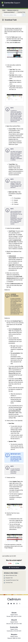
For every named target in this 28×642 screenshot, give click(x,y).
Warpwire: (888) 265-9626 (14, 638)
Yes (18, 563)
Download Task (9, 582)
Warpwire (14, 634)
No (11, 563)
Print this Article (15, 567)
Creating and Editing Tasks (10, 12)
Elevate (14, 613)
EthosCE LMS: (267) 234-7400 (14, 623)
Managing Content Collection (14, 10)
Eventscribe (14, 627)
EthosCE (14, 620)
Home (3, 10)
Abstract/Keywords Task (11, 575)
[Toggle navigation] (2, 5)
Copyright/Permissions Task (12, 580)
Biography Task (9, 577)
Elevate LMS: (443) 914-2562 (14, 616)
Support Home (14, 614)
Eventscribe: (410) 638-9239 (14, 631)
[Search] (24, 15)
